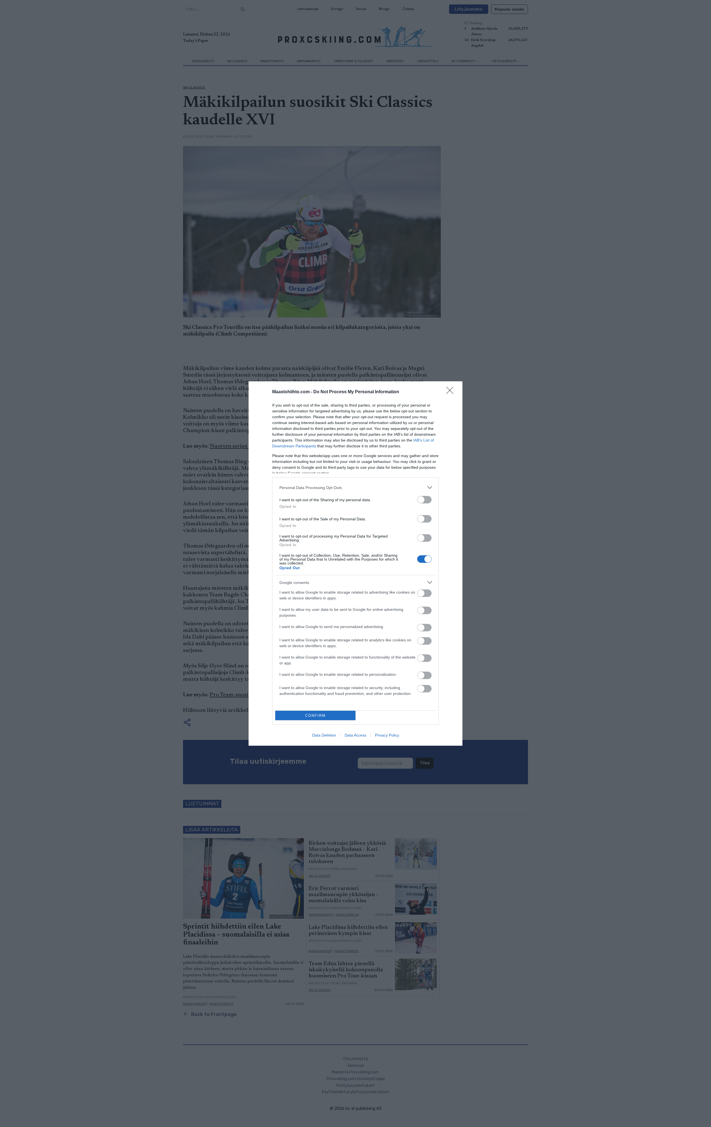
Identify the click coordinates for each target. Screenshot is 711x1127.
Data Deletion (324, 735)
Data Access (355, 735)
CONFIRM (315, 715)
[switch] (424, 499)
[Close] (451, 392)
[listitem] (355, 487)
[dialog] (355, 563)
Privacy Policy (387, 735)
